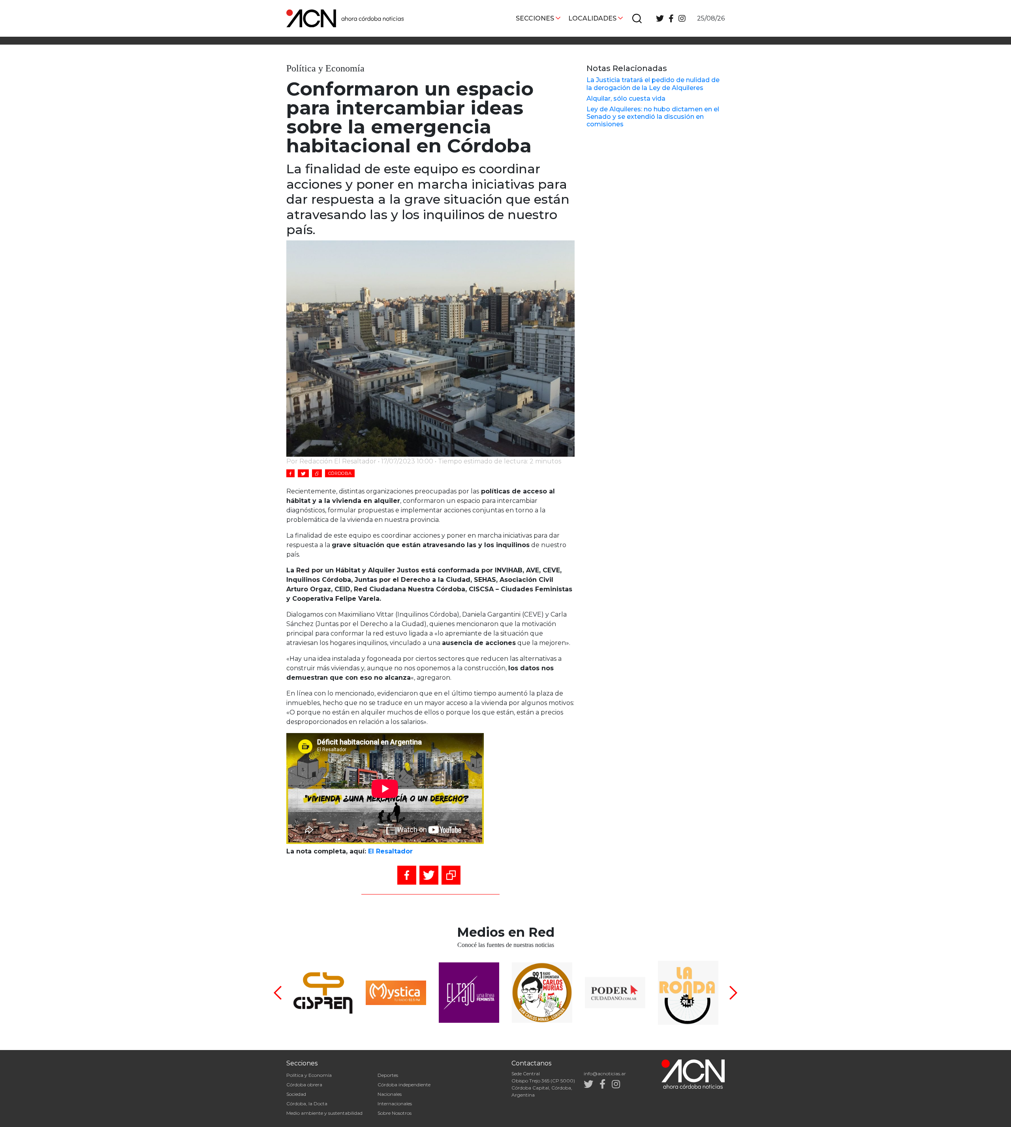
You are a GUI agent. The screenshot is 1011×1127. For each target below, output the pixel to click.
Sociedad (296, 1094)
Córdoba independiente (404, 1085)
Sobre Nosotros (395, 1113)
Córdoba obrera (304, 1085)
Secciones (535, 18)
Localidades (592, 18)
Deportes (388, 1075)
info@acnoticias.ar (605, 1073)
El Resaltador (390, 851)
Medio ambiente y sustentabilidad (324, 1113)
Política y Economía (309, 1075)
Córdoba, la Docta (306, 1103)
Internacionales (395, 1103)
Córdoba (339, 473)
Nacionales (390, 1094)
